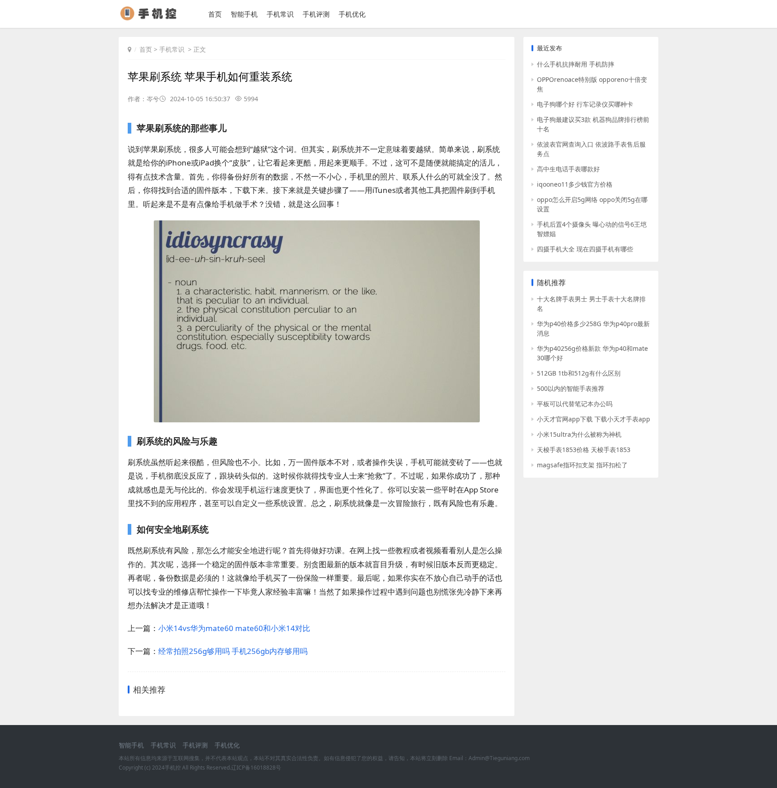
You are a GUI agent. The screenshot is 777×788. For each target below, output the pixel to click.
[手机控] (152, 18)
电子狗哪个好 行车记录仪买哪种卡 (585, 104)
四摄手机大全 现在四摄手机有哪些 (585, 249)
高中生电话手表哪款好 (568, 169)
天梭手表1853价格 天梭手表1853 (583, 449)
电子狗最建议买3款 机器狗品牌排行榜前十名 (593, 124)
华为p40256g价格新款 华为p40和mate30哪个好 (592, 353)
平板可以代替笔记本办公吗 (574, 403)
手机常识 (280, 13)
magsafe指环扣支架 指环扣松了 (582, 465)
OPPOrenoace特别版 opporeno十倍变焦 (592, 84)
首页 (215, 13)
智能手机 (244, 13)
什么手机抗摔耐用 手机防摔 (575, 64)
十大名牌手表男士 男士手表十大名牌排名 (591, 304)
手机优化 (352, 13)
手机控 (173, 767)
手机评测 (316, 13)
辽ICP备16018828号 (256, 767)
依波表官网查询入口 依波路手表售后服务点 (591, 149)
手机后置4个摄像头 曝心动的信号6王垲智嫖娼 (592, 229)
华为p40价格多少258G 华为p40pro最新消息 (593, 328)
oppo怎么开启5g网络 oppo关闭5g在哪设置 (592, 204)
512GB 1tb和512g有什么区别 (579, 373)
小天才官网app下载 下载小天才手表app (593, 419)
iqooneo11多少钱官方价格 (574, 184)
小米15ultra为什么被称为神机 (579, 434)
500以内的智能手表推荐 (570, 388)
